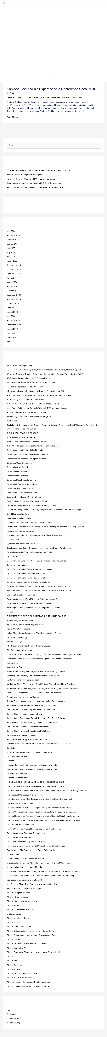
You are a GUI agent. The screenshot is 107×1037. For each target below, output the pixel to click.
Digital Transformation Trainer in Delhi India (26, 574)
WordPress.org (13, 1023)
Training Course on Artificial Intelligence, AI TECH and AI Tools (34, 829)
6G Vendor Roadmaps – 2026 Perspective (25, 387)
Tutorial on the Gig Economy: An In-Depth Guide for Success (33, 850)
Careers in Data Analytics (18, 471)
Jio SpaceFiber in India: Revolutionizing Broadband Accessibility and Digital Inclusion (44, 654)
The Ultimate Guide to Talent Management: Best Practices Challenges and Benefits (43, 820)
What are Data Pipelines (17, 897)
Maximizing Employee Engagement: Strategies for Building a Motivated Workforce (43, 688)
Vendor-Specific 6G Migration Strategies (24, 175)
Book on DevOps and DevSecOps (21, 437)
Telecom (10, 761)
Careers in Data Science (17, 476)
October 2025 (13, 244)
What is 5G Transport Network (20, 910)
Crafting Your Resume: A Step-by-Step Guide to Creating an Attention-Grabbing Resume (45, 527)
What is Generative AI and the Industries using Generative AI (33, 952)
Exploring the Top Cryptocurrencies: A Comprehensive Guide (33, 608)
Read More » (12, 117)
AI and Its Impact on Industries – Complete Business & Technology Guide (39, 395)
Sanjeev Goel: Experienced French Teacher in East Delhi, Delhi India (37, 718)
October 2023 (13, 303)
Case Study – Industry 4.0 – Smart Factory (25, 497)
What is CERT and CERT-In (19, 927)
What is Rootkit (13, 969)
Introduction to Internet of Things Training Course (28, 646)
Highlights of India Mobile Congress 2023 (25, 625)
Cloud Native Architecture (18, 514)
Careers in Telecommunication (20, 488)
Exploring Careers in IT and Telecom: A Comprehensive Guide (34, 599)
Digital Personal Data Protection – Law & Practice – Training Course (36, 561)
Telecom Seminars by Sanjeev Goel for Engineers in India (32, 765)
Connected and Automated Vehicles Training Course (30, 523)
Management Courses (16, 667)
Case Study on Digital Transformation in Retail (27, 501)
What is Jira (12, 961)
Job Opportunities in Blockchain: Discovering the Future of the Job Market (39, 659)
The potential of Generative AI (20, 803)
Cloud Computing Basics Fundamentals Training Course (31, 505)
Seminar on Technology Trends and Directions (27, 739)
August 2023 (12, 312)
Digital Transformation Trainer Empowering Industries (30, 569)
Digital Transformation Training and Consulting (27, 578)
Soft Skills (11, 748)
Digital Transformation (16, 565)
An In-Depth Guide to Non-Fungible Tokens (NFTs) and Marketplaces (37, 408)
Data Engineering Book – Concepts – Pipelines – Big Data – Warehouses (39, 548)
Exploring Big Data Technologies (21, 595)
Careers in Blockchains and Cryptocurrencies (26, 459)
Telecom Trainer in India (17, 778)
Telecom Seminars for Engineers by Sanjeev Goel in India (32, 769)
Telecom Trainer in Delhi (17, 774)
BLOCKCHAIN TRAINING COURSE (22, 433)
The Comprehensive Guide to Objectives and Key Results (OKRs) (35, 786)
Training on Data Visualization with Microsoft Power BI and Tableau (36, 846)
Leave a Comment (15, 97)
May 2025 (11, 252)
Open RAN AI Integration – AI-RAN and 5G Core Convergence (34, 183)
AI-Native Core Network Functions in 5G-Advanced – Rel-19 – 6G (35, 187)
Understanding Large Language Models (24, 867)
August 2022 (12, 329)
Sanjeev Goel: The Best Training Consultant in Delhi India (32, 722)
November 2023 (14, 299)
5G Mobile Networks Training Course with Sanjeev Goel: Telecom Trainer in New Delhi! (45, 374)
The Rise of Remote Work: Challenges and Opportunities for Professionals (39, 808)
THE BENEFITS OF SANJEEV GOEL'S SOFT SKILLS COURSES (35, 782)
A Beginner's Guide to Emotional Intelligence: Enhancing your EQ (35, 391)
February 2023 (13, 320)
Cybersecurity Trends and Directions (23, 544)
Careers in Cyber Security (18, 467)
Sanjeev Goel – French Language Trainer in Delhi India (31, 710)
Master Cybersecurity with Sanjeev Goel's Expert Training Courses (36, 671)
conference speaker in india (37, 97)
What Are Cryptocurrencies (18, 893)
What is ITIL (12, 956)
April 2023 (11, 316)
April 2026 (11, 231)
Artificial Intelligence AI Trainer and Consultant (27, 412)
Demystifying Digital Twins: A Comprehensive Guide (29, 552)
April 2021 (11, 342)
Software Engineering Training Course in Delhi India (29, 752)
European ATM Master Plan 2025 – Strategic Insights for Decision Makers (39, 170)
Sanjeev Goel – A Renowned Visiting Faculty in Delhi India (32, 705)
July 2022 (11, 333)
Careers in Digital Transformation (21, 480)
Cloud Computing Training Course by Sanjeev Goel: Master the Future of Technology (44, 510)
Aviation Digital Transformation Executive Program (29, 417)
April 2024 (11, 278)
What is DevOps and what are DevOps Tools (26, 944)
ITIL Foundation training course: (21, 650)
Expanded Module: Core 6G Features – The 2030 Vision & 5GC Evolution (39, 591)
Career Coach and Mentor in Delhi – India (25, 450)
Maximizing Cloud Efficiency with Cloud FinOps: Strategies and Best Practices (41, 684)
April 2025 (11, 257)
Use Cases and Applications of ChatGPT (24, 880)
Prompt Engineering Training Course (23, 697)
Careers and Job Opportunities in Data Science (27, 454)
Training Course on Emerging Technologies (26, 833)
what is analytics (14, 914)
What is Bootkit (13, 922)
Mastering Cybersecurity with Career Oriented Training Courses (35, 676)
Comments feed (14, 1019)
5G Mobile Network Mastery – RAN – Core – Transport (31, 179)
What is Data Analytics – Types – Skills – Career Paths (30, 931)
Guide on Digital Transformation (21, 620)
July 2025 (11, 248)
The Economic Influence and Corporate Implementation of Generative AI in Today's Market (46, 791)
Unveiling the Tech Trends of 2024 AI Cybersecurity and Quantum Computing (40, 876)
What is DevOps (14, 939)
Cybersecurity (13, 540)
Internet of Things (14, 642)
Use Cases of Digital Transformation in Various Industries (32, 884)
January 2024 (13, 291)
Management (12, 663)
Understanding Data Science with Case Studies (27, 859)
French (10, 612)
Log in (9, 1010)
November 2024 (14, 269)
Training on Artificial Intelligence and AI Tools (26, 842)
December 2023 (14, 295)
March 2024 (12, 282)
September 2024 (14, 274)
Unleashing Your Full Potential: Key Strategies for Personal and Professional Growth (44, 871)
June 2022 (11, 337)
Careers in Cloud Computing (19, 463)
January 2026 (13, 240)
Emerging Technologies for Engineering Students (28, 582)
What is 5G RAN (14, 905)
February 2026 (13, 235)
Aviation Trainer (13, 421)
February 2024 (13, 286)
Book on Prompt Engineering (19, 366)
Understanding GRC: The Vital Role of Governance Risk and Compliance (39, 863)
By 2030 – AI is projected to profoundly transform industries (33, 446)
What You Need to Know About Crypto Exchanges (28, 982)
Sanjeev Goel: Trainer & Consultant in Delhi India (28, 727)
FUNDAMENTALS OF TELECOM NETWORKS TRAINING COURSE (36, 616)
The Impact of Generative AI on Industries (25, 795)
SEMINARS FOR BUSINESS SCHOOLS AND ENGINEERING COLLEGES (39, 744)
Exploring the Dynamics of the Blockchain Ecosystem (30, 603)
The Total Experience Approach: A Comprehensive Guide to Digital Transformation (43, 816)
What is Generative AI (16, 948)
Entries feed (12, 1014)
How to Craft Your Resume (18, 629)
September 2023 (14, 308)
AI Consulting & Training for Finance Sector (26, 400)
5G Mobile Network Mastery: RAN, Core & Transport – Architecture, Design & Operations (46, 370)
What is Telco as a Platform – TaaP (22, 973)
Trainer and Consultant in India (63, 97)
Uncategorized (13, 854)
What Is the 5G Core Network (19, 978)
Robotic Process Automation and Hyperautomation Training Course (36, 701)
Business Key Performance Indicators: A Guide (27, 442)
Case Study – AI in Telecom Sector (22, 493)
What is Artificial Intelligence (19, 918)
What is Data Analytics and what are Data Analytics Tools (31, 935)
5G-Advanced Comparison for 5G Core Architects (28, 378)
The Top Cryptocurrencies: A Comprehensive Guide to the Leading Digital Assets (42, 812)
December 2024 (14, 265)
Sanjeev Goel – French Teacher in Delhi (24, 714)
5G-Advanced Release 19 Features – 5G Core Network (31, 383)
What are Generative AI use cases (22, 901)
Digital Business (13, 557)
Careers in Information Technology (22, 484)
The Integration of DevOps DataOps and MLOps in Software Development (39, 799)
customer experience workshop (20, 531)
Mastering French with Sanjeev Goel (23, 680)
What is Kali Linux (14, 965)
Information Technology (17, 637)
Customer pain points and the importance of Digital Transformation (36, 535)
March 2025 (12, 261)
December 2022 (14, 325)
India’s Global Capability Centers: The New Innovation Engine (34, 633)
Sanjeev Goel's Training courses (21, 735)
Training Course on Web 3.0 (19, 837)
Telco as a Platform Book (17, 757)
